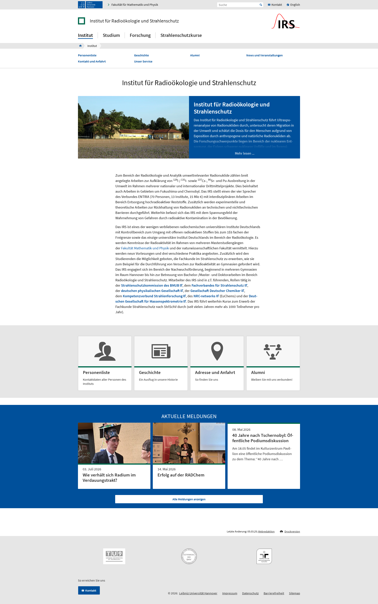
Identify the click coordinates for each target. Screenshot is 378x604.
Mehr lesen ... (244, 153)
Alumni (195, 55)
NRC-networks (204, 296)
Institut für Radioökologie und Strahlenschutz (134, 21)
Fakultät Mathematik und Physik (145, 248)
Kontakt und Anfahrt (92, 61)
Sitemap (294, 593)
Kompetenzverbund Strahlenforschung (153, 296)
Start (260, 4)
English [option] (295, 5)
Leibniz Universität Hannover (198, 593)
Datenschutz (250, 593)
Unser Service (143, 61)
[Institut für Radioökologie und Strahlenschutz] (79, 45)
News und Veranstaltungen (264, 55)
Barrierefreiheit (274, 593)
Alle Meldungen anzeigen (189, 499)
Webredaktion (266, 531)
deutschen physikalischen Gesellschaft (150, 290)
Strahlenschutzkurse (181, 35)
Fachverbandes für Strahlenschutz (218, 285)
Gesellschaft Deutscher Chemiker (215, 290)
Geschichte (141, 55)
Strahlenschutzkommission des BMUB (150, 285)
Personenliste (87, 55)
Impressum (229, 593)
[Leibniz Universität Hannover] (90, 4)
